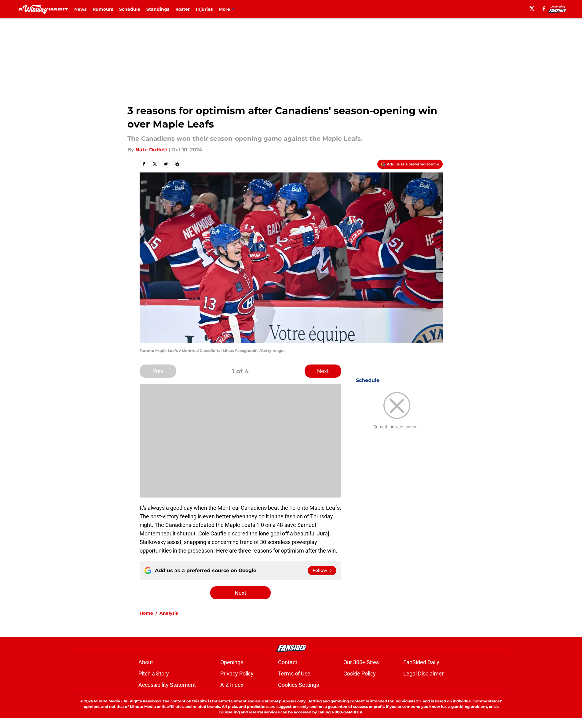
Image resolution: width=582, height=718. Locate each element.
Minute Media (107, 701)
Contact (287, 662)
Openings (231, 662)
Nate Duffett (151, 150)
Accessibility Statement (167, 685)
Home (146, 613)
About (145, 662)
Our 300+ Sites (361, 662)
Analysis (168, 613)
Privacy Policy (237, 673)
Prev (157, 371)
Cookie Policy (359, 673)
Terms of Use (294, 673)
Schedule (129, 9)
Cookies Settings (298, 685)
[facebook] (544, 8)
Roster (182, 9)
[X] (531, 8)
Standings (157, 9)
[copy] (177, 164)
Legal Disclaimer (423, 673)
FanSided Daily (421, 662)
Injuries (204, 9)
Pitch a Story (153, 673)
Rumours (103, 9)
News (80, 9)
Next (323, 371)
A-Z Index (231, 685)
